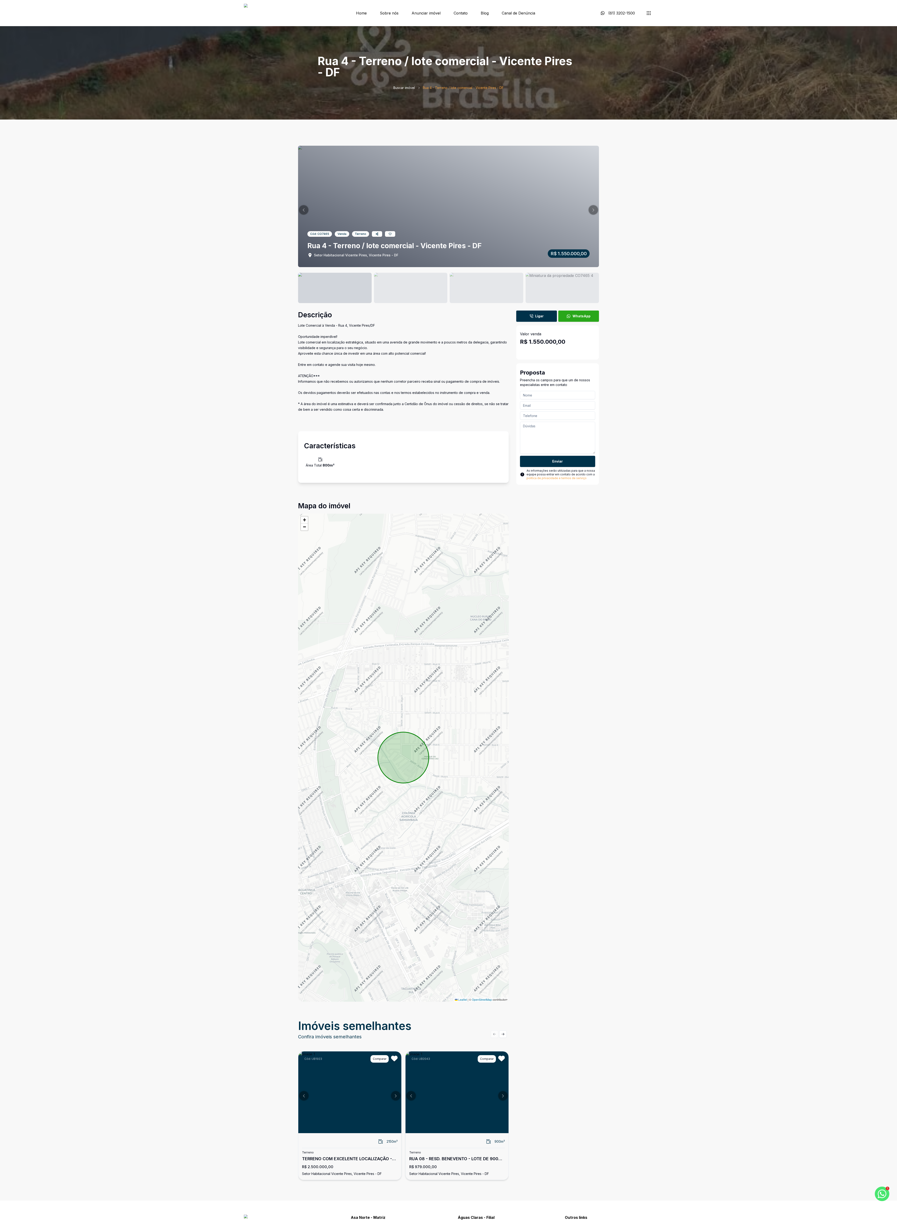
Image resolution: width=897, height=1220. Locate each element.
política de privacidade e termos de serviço (557, 478)
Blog (485, 13)
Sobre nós (389, 13)
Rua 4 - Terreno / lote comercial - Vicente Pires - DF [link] (463, 88)
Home (361, 13)
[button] (303, 210)
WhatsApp (582, 316)
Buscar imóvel (404, 88)
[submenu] (648, 13)
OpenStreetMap (482, 999)
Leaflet (462, 999)
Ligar (539, 316)
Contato (461, 13)
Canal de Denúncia (518, 13)
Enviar (557, 461)
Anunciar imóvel (426, 13)
